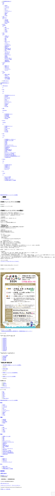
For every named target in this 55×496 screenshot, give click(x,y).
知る (3, 394)
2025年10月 (5, 349)
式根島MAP (7, 46)
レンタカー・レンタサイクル (11, 146)
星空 (5, 14)
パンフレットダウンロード (10, 152)
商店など (6, 47)
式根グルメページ (8, 126)
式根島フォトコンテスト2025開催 (9, 376)
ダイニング (7, 28)
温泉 (3, 392)
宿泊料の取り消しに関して (10, 154)
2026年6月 (4, 340)
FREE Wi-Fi (7, 53)
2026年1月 (4, 346)
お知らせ (4, 358)
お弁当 (6, 30)
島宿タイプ (7, 65)
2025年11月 (5, 348)
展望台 (6, 13)
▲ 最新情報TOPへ (15, 331)
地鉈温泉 (6, 19)
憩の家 (6, 23)
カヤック (7, 100)
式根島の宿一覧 (8, 164)
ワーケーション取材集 (9, 153)
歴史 (5, 38)
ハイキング (7, 7)
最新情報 (2, 471)
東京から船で (7, 74)
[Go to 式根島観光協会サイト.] (0, 194)
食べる (4, 393)
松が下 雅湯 (5, 421)
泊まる (4, 396)
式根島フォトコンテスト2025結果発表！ (10, 372)
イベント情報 (5, 355)
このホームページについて (5, 485)
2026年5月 (4, 341)
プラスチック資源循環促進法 (8, 452)
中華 (5, 29)
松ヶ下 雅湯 (7, 22)
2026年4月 (4, 342)
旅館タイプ (7, 66)
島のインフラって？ (6, 440)
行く (3, 397)
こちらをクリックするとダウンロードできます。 (9, 261)
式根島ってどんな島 (9, 140)
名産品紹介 (5, 356)
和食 (5, 27)
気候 (5, 39)
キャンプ (6, 12)
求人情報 (4, 360)
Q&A (6, 50)
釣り (5, 8)
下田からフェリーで (9, 179)
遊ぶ (3, 391)
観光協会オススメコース (10, 95)
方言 (5, 40)
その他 (6, 31)
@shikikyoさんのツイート (5, 387)
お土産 (6, 15)
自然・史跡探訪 (8, 49)
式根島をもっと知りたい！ (10, 139)
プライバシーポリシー (16, 485)
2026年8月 (4, 338)
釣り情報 (4, 357)
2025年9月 (4, 350)
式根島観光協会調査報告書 (6, 331)
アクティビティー (8, 11)
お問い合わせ (3, 473)
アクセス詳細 (8, 176)
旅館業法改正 (7, 61)
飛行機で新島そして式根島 (10, 180)
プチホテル (7, 168)
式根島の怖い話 (8, 48)
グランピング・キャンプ (7, 461)
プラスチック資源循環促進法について (12, 156)
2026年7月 (4, 339)
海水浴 (6, 5)
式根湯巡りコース (8, 114)
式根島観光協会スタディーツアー (25, 331)
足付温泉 (6, 20)
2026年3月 (4, 343)
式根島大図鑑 (5, 368)
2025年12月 (5, 347)
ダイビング (7, 6)
